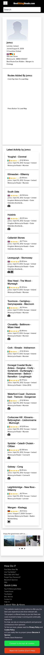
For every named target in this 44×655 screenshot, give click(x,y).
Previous (7, 541)
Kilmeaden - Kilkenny (18, 174)
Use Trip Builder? (10, 572)
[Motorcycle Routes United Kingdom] (8, 54)
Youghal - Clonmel (17, 156)
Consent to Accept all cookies (22, 643)
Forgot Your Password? (12, 577)
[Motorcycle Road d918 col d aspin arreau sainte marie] (9, 540)
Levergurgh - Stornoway (20, 257)
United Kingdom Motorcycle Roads (22, 199)
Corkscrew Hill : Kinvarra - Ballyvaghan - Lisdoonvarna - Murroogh (22, 420)
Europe (27, 163)
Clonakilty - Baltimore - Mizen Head (19, 326)
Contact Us (8, 599)
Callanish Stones (16, 237)
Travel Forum (8, 591)
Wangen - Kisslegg (17, 507)
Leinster (26, 498)
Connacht (26, 455)
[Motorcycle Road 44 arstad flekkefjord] (31, 540)
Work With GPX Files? (11, 574)
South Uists (13, 191)
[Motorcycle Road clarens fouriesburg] (20, 540)
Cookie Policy (9, 630)
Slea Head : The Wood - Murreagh (20, 282)
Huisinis (12, 214)
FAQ (5, 582)
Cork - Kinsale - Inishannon (21, 347)
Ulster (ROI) (27, 385)
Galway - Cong (15, 466)
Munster (26, 165)
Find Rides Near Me (11, 569)
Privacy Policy (34, 627)
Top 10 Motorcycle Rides (12, 589)
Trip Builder (8, 594)
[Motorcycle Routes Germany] (10, 54)
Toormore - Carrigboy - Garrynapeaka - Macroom (21, 302)
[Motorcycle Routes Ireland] (13, 54)
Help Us (7, 602)
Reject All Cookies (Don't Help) (22, 650)
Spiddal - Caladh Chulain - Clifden (21, 445)
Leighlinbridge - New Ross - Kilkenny (22, 488)
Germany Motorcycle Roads (18, 516)
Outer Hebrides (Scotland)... (21, 201)
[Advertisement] (22, 93)
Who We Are (8, 597)
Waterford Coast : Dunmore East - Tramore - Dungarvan (22, 395)
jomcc (10, 163)
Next (37, 541)
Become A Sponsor (11, 580)
